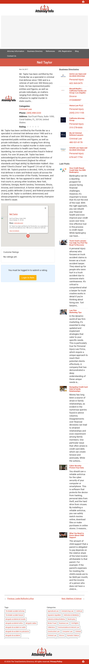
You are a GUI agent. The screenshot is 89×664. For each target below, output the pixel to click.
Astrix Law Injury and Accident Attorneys (77, 75)
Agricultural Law (53, 611)
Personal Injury (76, 79)
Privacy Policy (56, 661)
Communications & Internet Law (68, 627)
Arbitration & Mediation (71, 615)
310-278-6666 (75, 127)
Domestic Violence (73, 635)
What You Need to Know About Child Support (76, 535)
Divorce (73, 96)
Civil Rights (74, 623)
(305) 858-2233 (33, 113)
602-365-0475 (75, 83)
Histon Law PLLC (76, 106)
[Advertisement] (44, 33)
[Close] (45, 208)
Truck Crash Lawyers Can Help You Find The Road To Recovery (78, 243)
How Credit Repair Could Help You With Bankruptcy (77, 170)
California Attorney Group (76, 119)
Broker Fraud (52, 623)
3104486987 (75, 100)
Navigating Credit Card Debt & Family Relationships (78, 389)
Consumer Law (67, 631)
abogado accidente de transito (15, 619)
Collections (51, 627)
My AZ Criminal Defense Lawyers (76, 134)
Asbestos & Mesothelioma (56, 619)
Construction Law (54, 631)
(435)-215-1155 (76, 113)
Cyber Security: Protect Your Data (76, 467)
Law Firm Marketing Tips (75, 311)
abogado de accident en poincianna (17, 631)
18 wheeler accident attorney (15, 611)
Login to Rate (28, 277)
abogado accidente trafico (14, 623)
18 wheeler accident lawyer (14, 615)
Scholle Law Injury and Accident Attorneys (78, 149)
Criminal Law (25, 109)
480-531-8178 (75, 142)
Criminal (78, 631)
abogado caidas (31, 623)
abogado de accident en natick (15, 627)
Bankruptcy (71, 619)
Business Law (63, 623)
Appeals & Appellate (54, 615)
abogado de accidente (12, 635)
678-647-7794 (75, 157)
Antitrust (79, 611)
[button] (28, 236)
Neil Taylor (13, 214)
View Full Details (14, 231)
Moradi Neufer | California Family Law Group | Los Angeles (78, 91)
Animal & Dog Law (67, 611)
